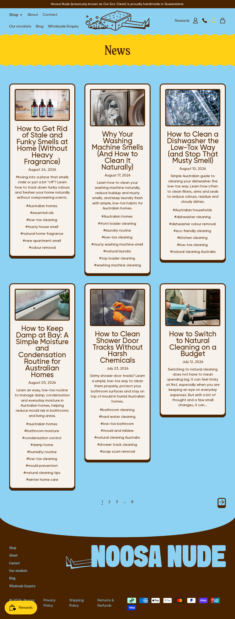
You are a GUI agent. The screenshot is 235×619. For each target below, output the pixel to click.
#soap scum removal (117, 451)
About (33, 14)
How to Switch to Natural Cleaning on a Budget (192, 343)
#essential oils (42, 213)
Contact (50, 14)
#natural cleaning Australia (192, 251)
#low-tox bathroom (117, 424)
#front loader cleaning (117, 223)
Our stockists (20, 26)
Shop (12, 547)
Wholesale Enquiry (63, 26)
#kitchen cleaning (192, 237)
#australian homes (41, 424)
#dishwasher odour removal (192, 224)
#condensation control (41, 438)
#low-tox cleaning (41, 220)
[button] (213, 20)
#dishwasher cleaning (192, 217)
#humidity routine (42, 452)
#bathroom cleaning (117, 410)
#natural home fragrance (41, 233)
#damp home (42, 445)
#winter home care (42, 479)
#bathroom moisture (41, 431)
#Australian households (192, 210)
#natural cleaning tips (41, 472)
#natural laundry (117, 251)
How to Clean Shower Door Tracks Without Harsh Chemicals (117, 347)
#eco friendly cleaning (192, 231)
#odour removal (42, 247)
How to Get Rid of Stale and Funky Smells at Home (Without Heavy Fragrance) (42, 145)
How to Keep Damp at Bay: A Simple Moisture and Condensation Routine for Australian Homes (42, 351)
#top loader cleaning (117, 258)
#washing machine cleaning (117, 265)
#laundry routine (117, 230)
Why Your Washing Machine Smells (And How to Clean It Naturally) (117, 150)
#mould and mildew (117, 430)
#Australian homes (41, 206)
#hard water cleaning (117, 416)
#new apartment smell (42, 240)
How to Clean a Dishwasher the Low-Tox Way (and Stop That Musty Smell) (193, 147)
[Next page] (222, 502)
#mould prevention (42, 465)
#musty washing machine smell (117, 244)
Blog (39, 26)
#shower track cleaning (117, 444)
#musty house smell (41, 226)
